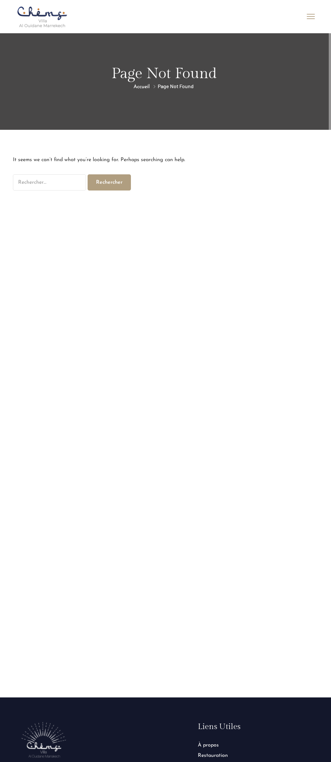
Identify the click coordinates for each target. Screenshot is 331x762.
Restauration (213, 755)
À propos (208, 745)
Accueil (141, 86)
